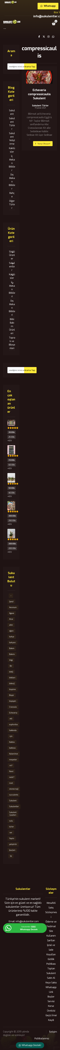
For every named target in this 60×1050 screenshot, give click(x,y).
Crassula (13, 707)
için (11, 736)
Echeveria (13, 713)
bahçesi (12, 642)
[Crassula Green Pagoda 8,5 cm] (11, 532)
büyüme (12, 689)
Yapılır (11, 838)
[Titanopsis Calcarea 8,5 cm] (11, 504)
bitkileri (12, 678)
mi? (10, 765)
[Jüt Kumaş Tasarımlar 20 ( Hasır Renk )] (11, 476)
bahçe (11, 637)
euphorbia (13, 724)
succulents (13, 795)
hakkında (12, 730)
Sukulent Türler (40, 106)
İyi (11, 856)
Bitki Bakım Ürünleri (12, 326)
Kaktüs (12, 742)
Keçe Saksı (51, 982)
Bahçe (12, 194)
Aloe (11, 619)
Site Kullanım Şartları (51, 936)
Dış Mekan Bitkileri (12, 307)
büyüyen (12, 701)
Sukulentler (12, 266)
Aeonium (13, 607)
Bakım (11, 648)
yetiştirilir (13, 844)
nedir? (11, 777)
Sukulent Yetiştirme (12, 138)
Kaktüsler (12, 150)
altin (11, 625)
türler (11, 827)
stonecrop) (13, 789)
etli (11, 719)
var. (10, 832)
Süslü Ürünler (12, 255)
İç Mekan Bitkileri (12, 289)
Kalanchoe (13, 754)
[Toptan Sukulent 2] (11, 423)
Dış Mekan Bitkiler (12, 181)
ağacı (11, 631)
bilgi (11, 660)
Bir (11, 666)
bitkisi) (12, 683)
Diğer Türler (12, 204)
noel (11, 783)
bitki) (11, 672)
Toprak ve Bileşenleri (12, 343)
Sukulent (12, 112)
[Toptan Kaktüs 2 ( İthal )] (11, 448)
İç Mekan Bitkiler (12, 163)
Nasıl (11, 771)
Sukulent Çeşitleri (12, 813)
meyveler (13, 760)
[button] (4, 30)
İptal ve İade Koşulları (51, 950)
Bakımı (12, 654)
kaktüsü (12, 748)
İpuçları (12, 850)
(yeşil (11, 601)
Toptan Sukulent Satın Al (51, 973)
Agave (11, 613)
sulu (11, 821)
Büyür (11, 695)
